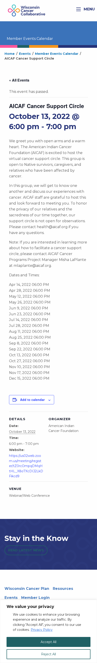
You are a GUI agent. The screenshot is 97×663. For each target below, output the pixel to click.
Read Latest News (26, 550)
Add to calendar (32, 399)
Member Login (35, 597)
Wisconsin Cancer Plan (27, 588)
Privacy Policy (42, 630)
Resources (63, 588)
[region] (48, 631)
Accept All (48, 642)
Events (11, 597)
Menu (89, 9)
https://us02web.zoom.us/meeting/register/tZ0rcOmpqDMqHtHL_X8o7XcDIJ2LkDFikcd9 (26, 466)
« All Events (19, 80)
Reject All (48, 654)
